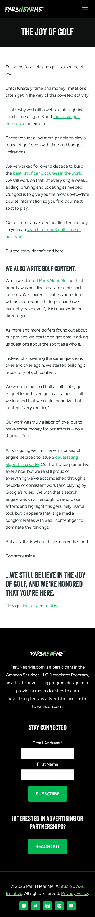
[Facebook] (23, 905)
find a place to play (39, 605)
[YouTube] (71, 905)
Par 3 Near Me (52, 280)
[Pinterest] (59, 905)
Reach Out (47, 846)
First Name (47, 764)
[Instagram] (47, 905)
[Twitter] (35, 905)
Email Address (47, 743)
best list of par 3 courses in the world (47, 173)
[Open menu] (85, 9)
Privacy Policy (74, 893)
